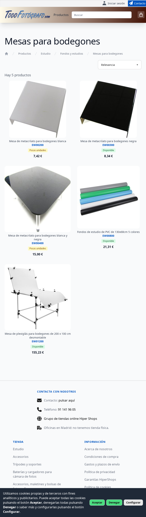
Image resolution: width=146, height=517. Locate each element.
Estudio (45, 53)
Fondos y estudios (71, 53)
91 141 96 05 (67, 409)
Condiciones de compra (101, 457)
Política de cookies (97, 487)
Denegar (114, 502)
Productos (61, 15)
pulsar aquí (67, 400)
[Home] (6, 54)
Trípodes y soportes (27, 464)
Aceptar (97, 502)
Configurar (133, 502)
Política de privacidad (99, 472)
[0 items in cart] (141, 14)
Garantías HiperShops (100, 479)
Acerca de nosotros (98, 449)
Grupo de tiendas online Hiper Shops (70, 419)
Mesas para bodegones (108, 53)
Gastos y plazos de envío (102, 464)
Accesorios (21, 457)
